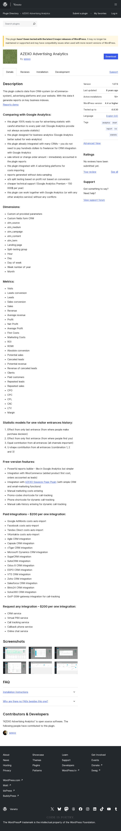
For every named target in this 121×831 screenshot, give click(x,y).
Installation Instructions (15, 692)
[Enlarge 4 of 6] (22, 665)
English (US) (112, 116)
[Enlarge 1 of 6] (22, 650)
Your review (90, 171)
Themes (36, 760)
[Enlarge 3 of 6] (73, 650)
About (6, 754)
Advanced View (92, 143)
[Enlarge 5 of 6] (48, 665)
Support (113, 71)
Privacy (7, 770)
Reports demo (11, 104)
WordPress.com (13, 780)
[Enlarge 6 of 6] (73, 665)
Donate (97, 765)
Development (62, 71)
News (6, 760)
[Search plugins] (34, 24)
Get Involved (98, 754)
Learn (65, 754)
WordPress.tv (71, 770)
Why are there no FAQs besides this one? (25, 701)
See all (114, 171)
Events (95, 760)
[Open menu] (116, 4)
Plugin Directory (11, 13)
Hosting (7, 765)
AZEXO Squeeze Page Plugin (40, 481)
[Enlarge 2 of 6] (48, 650)
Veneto (14, 809)
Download (111, 56)
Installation (42, 71)
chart (114, 123)
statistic (113, 135)
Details (9, 71)
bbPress (9, 790)
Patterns (37, 770)
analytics (106, 123)
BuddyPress (11, 795)
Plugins (36, 765)
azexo (27, 58)
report (109, 129)
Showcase (38, 754)
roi (116, 129)
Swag (95, 770)
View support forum (94, 200)
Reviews (25, 71)
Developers (68, 765)
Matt (7, 785)
